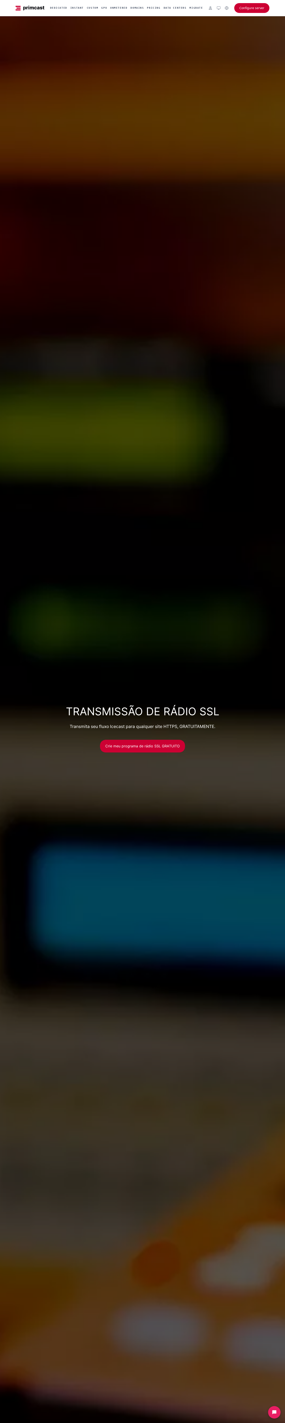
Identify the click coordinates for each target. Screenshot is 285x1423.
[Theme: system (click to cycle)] (219, 8)
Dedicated (58, 7)
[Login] (210, 8)
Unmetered (118, 7)
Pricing (153, 7)
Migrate (196, 7)
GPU (104, 7)
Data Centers (175, 7)
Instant (77, 7)
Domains (137, 7)
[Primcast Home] (30, 8)
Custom (92, 7)
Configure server (251, 8)
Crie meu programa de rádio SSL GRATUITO (142, 746)
